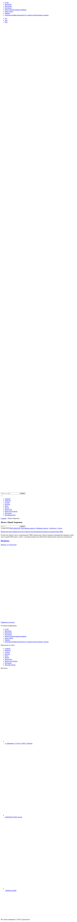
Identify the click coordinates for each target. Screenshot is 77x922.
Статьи (7, 502)
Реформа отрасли (42, 528)
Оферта (7, 13)
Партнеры (8, 6)
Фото (6, 506)
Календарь (8, 509)
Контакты (8, 4)
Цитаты (7, 504)
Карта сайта (9, 11)
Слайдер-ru (52, 528)
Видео (7, 508)
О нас (7, 2)
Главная (7, 499)
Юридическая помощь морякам (15, 10)
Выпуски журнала (11, 511)
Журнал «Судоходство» (9, 545)
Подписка (8, 8)
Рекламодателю (10, 515)
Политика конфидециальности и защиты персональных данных (27, 15)
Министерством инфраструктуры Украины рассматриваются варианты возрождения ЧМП (32, 531)
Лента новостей (14, 528)
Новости (8, 500)
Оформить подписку (8, 622)
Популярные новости (28, 528)
